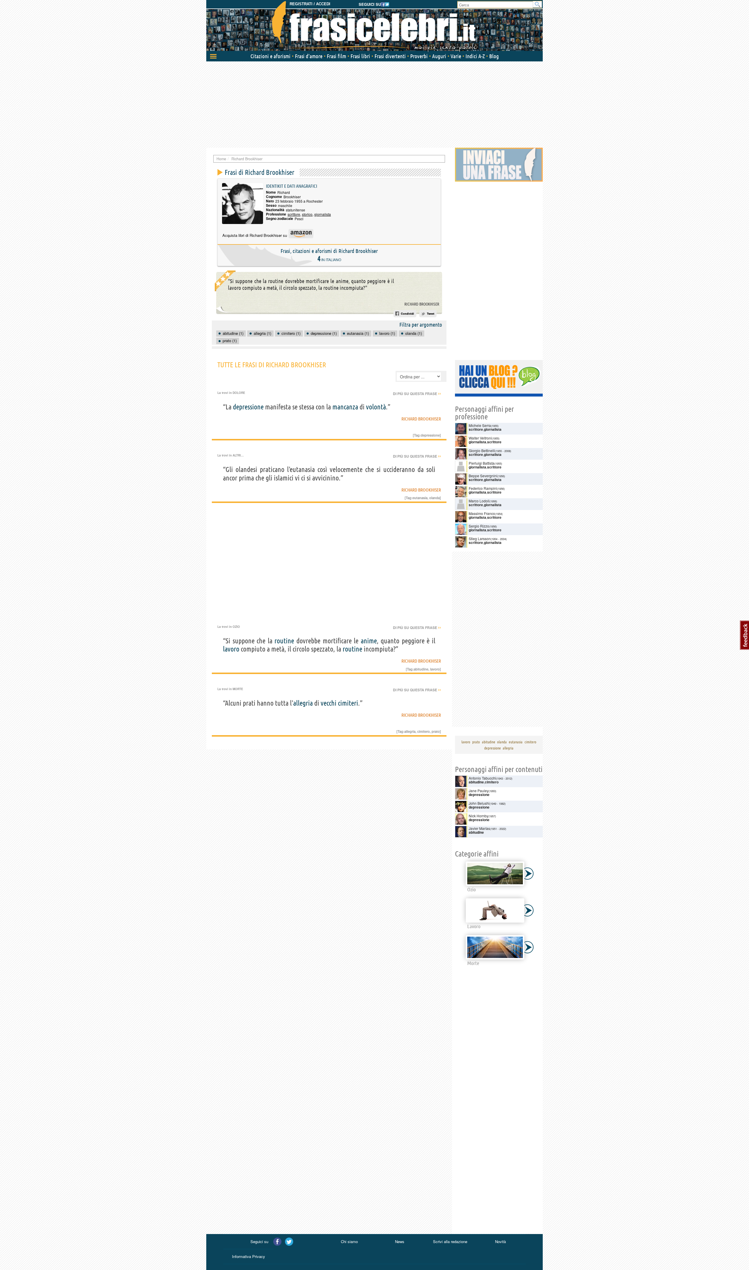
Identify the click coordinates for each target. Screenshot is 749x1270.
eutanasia (420, 497)
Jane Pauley (479, 790)
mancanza (345, 407)
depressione (248, 407)
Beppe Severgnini (483, 475)
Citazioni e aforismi (270, 56)
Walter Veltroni (480, 437)
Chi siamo (349, 1241)
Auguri (439, 56)
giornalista (322, 214)
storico (307, 214)
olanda (434, 497)
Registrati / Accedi (310, 4)
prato (436, 731)
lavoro (231, 649)
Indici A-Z (475, 56)
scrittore (294, 214)
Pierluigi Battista (481, 463)
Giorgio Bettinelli (482, 450)
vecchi (328, 703)
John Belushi (479, 803)
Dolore (239, 393)
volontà (376, 407)
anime (369, 641)
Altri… (238, 455)
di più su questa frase (417, 393)
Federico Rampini (483, 488)
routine (284, 641)
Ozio (236, 627)
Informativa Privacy (248, 1256)
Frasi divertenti (390, 56)
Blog (494, 56)
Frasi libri (360, 56)
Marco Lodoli (479, 500)
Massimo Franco (482, 513)
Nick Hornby (478, 815)
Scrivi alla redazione (450, 1241)
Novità (500, 1241)
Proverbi (419, 56)
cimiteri (348, 703)
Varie (456, 56)
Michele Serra (480, 425)
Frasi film (336, 56)
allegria (303, 703)
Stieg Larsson (480, 538)
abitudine (421, 669)
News (399, 1241)
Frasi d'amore (308, 56)
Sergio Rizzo (479, 525)
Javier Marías (479, 828)
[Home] (374, 26)
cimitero (423, 731)
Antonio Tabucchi (482, 778)
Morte (238, 689)
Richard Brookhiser (421, 304)
